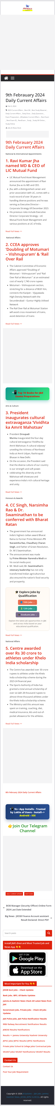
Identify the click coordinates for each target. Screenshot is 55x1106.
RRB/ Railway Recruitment (15, 1024)
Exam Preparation (12, 117)
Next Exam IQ (12, 120)
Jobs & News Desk (14, 128)
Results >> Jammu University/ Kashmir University (25, 1035)
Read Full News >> (14, 231)
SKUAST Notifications (25, 1052)
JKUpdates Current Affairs (30, 117)
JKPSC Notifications (36, 1041)
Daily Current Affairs (13, 113)
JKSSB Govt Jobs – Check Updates (18, 990)
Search (49, 933)
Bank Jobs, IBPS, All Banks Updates (19, 995)
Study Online (10, 124)
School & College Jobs (25, 1046)
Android (24, 815)
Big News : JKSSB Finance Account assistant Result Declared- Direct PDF (27, 918)
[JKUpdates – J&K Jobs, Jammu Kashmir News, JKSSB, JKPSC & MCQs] (6, 78)
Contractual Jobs (43, 1046)
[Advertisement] (27, 42)
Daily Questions (37, 113)
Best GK (27, 110)
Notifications (24, 1029)
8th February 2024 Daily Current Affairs (23, 792)
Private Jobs (8, 1046)
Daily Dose (26, 113)
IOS (34, 815)
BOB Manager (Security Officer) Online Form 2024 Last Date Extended (28, 907)
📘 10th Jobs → (27, 602)
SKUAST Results (43, 1052)
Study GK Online (39, 120)
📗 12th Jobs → (27, 608)
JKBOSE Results (10, 1029)
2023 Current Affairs (15, 110)
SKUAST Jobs (8, 1052)
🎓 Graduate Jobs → (27, 614)
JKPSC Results (20, 1041)
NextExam (22, 120)
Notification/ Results (37, 1024)
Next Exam (45, 117)
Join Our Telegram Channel (30, 828)
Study (29, 120)
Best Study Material (39, 110)
